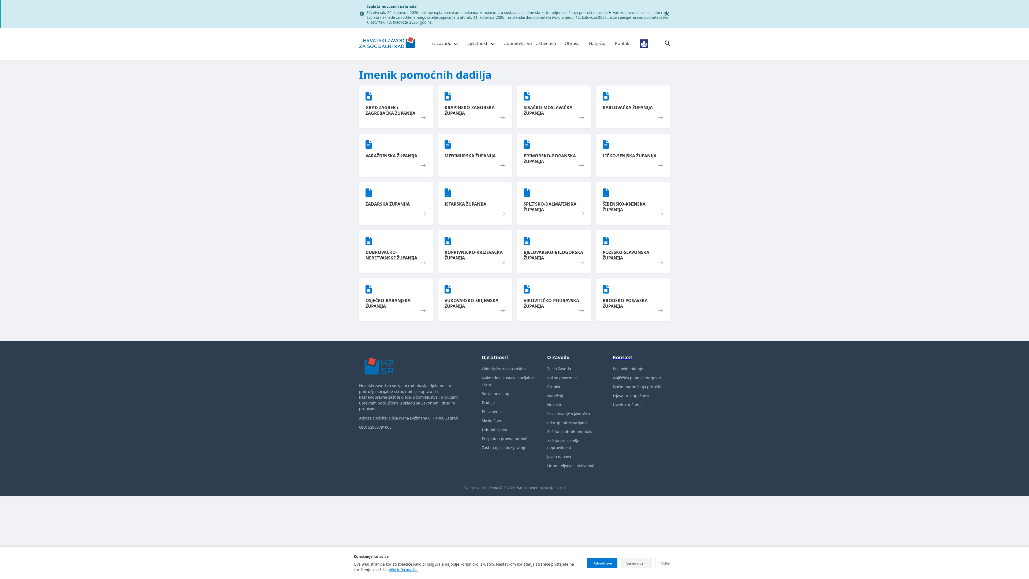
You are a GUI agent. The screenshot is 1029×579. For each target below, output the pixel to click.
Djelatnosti (478, 43)
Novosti (554, 404)
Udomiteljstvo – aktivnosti (530, 43)
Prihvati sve (602, 563)
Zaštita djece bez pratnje (504, 447)
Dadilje (488, 402)
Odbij (665, 563)
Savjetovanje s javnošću (568, 413)
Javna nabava (559, 456)
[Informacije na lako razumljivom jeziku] (644, 43)
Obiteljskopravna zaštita (504, 368)
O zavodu (442, 43)
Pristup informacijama (567, 422)
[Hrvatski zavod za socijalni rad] (387, 52)
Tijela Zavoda (559, 368)
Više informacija (403, 569)
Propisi (553, 386)
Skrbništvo (491, 420)
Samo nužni (636, 563)
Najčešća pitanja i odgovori (637, 377)
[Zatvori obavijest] (667, 14)
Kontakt (623, 43)
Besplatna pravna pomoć (504, 438)
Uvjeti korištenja (628, 404)
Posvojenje (492, 411)
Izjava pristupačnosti (632, 395)
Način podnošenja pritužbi (637, 386)
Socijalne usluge (497, 393)
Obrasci (572, 43)
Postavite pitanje (628, 368)
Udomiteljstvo (494, 429)
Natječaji (597, 43)
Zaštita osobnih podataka (570, 431)
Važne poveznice (562, 377)
